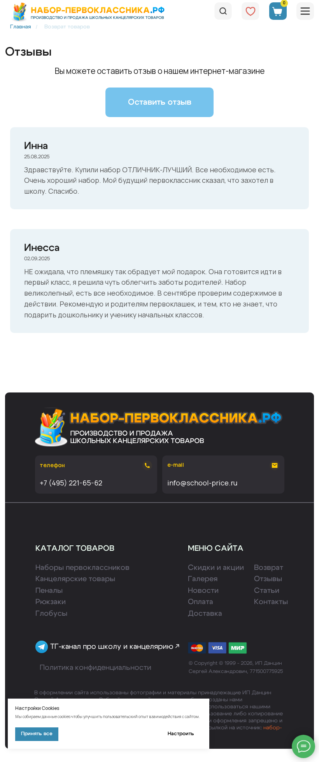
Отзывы (268, 579)
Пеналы (49, 590)
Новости (203, 590)
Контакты (271, 602)
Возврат (268, 567)
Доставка (205, 613)
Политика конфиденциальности (95, 667)
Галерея (202, 579)
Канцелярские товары (75, 579)
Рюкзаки (50, 602)
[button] (159, 102)
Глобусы (51, 613)
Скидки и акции (216, 567)
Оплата (200, 602)
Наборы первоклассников (82, 567)
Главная (20, 27)
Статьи (266, 590)
